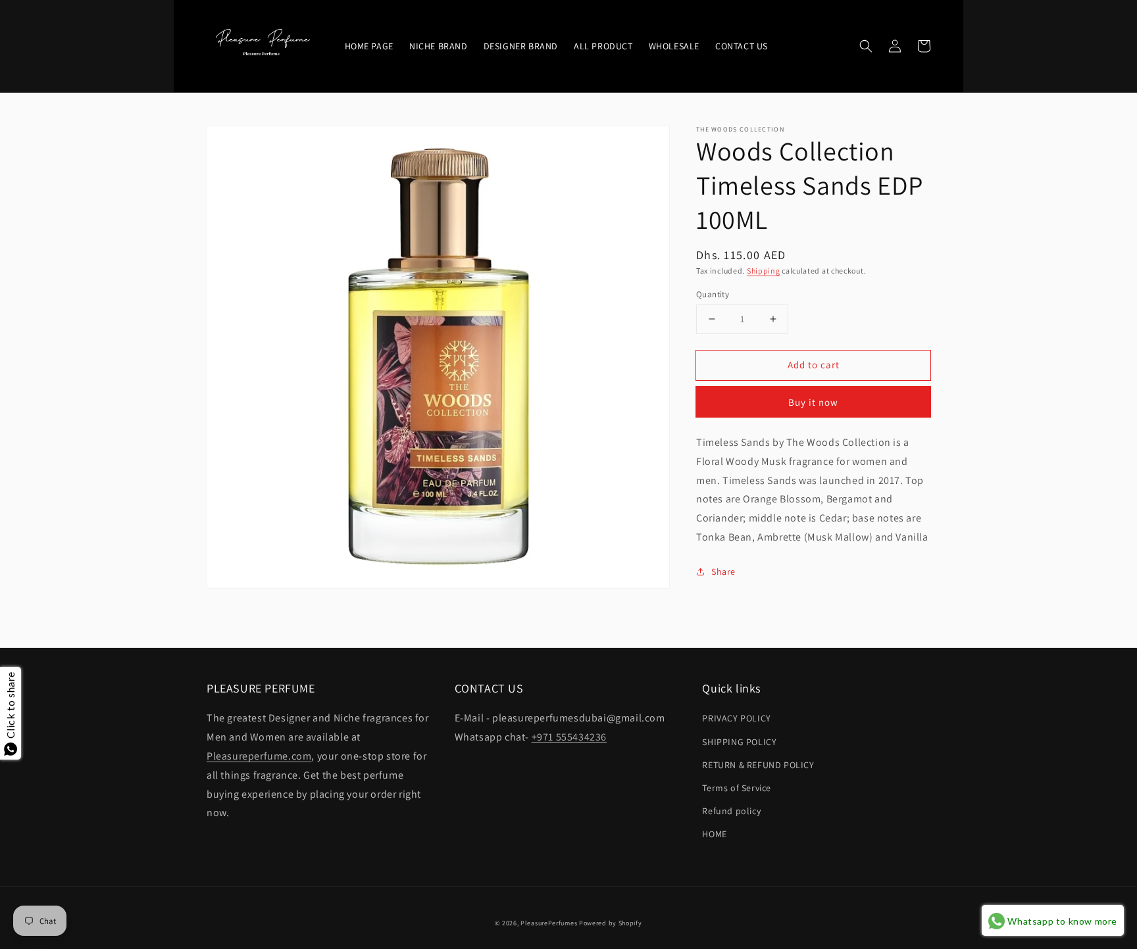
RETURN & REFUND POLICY (758, 765)
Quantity (712, 293)
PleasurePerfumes (548, 923)
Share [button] (723, 571)
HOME (714, 834)
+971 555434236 (569, 737)
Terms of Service (736, 788)
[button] (865, 46)
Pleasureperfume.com (259, 756)
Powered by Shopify (610, 923)
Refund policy (731, 811)
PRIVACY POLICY (736, 718)
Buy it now (813, 402)
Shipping (763, 271)
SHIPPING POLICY (739, 742)
